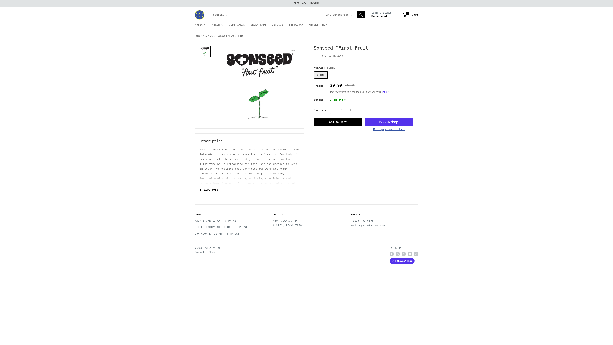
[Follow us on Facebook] (392, 254)
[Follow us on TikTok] (416, 254)
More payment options (389, 129)
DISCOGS (277, 24)
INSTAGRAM (296, 24)
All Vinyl (209, 35)
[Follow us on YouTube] (410, 254)
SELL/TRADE (258, 24)
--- (316, 55)
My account (379, 16)
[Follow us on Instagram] (404, 254)
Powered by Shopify (206, 252)
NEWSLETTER (317, 24)
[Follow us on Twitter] (398, 254)
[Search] (361, 14)
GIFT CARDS (237, 24)
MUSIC (199, 24)
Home (197, 35)
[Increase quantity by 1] (350, 110)
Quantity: (321, 110)
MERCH (216, 24)
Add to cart (338, 121)
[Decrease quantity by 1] (333, 110)
